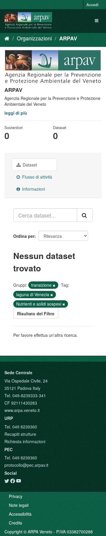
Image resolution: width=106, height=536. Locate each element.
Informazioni (33, 189)
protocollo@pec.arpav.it (26, 465)
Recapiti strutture (20, 434)
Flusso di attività (36, 177)
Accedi (92, 4)
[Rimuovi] (54, 285)
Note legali (19, 505)
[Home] (6, 38)
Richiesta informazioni (24, 441)
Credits (15, 523)
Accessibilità (20, 514)
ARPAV (68, 38)
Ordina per (23, 236)
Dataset (29, 165)
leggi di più (15, 113)
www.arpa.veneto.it (22, 410)
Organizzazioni (34, 38)
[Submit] (85, 215)
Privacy (15, 496)
